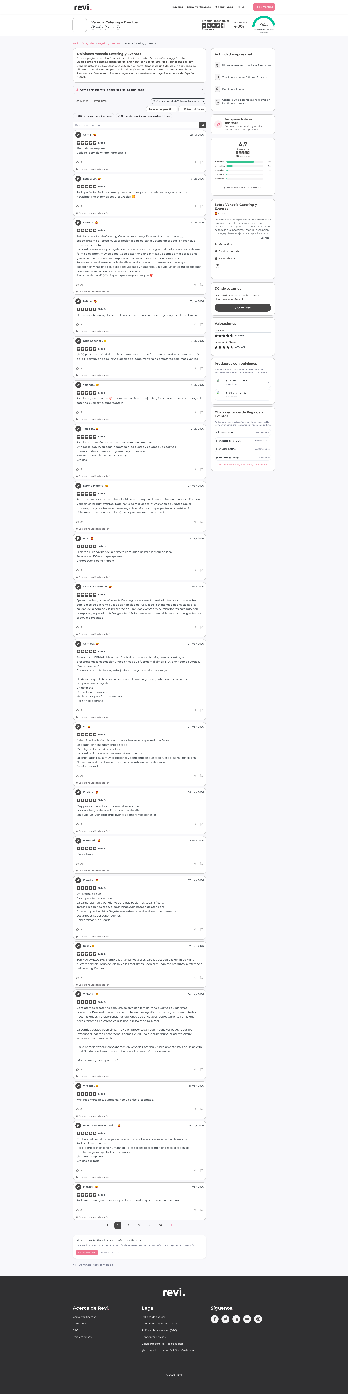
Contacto (113, 27)
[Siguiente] (171, 1225)
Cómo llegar (244, 307)
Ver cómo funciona (110, 1252)
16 (160, 1225)
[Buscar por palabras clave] (202, 125)
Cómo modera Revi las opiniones (162, 1343)
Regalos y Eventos (109, 43)
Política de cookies (153, 1317)
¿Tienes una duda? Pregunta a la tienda (180, 101)
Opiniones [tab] (82, 100)
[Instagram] (217, 266)
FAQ (75, 1330)
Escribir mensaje (229, 251)
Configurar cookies (154, 1337)
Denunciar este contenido (95, 1264)
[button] (243, 237)
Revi (75, 43)
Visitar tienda (227, 258)
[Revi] (83, 7)
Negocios (177, 7)
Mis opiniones (224, 7)
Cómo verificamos (199, 7)
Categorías (88, 43)
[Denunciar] (202, 162)
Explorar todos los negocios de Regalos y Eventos (243, 464)
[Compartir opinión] (195, 162)
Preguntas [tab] (100, 100)
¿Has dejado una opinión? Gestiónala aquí (168, 1350)
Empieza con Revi (87, 1252)
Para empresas (264, 6)
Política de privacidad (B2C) (159, 1330)
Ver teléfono (226, 244)
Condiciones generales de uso (160, 1323)
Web (98, 27)
